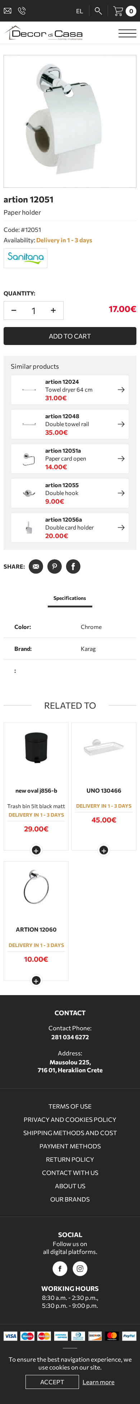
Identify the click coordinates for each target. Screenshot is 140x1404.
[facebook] (59, 1268)
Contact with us (70, 1173)
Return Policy (70, 1159)
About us (70, 1186)
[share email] (35, 566)
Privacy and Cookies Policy (70, 1119)
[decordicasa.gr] (43, 32)
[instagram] (80, 1268)
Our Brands (70, 1199)
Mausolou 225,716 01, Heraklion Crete (70, 1066)
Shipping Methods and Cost (70, 1133)
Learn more (99, 1382)
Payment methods (70, 1146)
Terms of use (70, 1106)
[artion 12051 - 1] (70, 121)
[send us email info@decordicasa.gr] (9, 11)
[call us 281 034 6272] (23, 11)
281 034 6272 (70, 1037)
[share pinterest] (54, 566)
